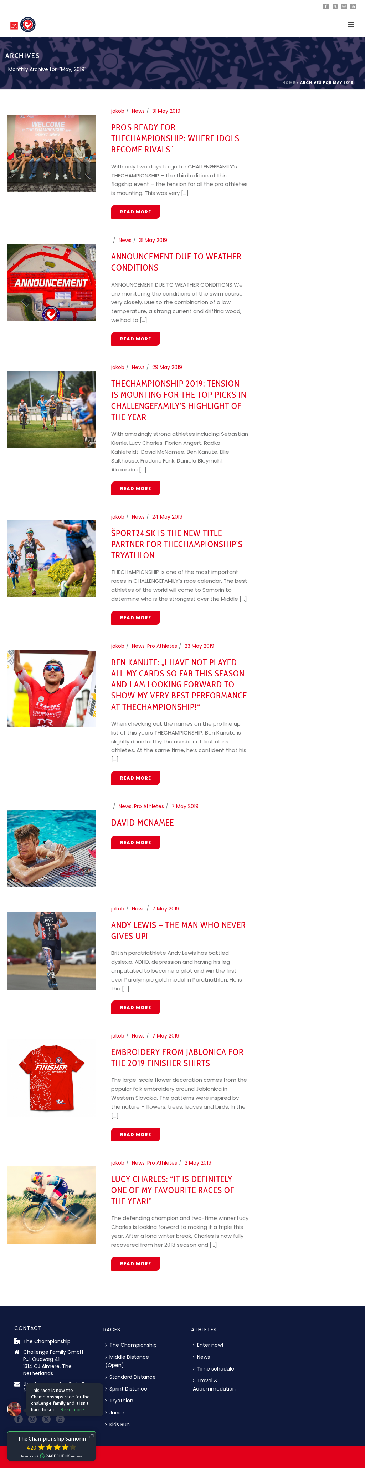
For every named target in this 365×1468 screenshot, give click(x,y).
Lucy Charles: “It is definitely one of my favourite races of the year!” (173, 1190)
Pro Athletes (162, 646)
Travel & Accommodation (214, 1384)
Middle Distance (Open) (127, 1361)
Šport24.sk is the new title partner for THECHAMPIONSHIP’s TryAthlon (177, 544)
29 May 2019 (167, 367)
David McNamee (142, 822)
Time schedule (215, 1368)
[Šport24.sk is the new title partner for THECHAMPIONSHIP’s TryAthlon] (51, 558)
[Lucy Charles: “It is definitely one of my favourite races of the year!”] (51, 1204)
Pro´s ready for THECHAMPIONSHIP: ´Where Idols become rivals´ (175, 138)
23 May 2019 (199, 646)
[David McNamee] (51, 848)
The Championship (133, 1344)
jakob (117, 111)
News (138, 111)
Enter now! (210, 1344)
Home (288, 82)
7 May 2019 (185, 806)
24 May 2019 (167, 516)
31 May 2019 (166, 111)
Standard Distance (132, 1377)
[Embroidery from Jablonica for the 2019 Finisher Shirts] (51, 1077)
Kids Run (119, 1424)
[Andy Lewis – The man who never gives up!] (51, 950)
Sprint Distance (128, 1388)
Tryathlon (121, 1400)
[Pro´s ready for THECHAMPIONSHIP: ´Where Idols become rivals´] (51, 152)
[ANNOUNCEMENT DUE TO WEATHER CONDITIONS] (51, 282)
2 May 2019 (198, 1162)
